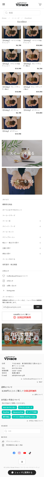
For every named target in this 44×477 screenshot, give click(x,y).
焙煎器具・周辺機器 (9, 265)
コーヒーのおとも (8, 259)
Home (4, 18)
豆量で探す (6, 248)
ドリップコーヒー (8, 237)
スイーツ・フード (8, 226)
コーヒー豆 (6, 221)
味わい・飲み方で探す (10, 243)
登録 (37, 307)
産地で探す (6, 254)
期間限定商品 (7, 205)
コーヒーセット (8, 232)
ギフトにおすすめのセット (12, 210)
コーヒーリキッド (8, 215)
